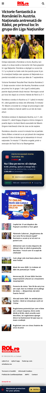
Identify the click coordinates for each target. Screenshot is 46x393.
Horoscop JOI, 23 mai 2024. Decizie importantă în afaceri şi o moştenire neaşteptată (28, 278)
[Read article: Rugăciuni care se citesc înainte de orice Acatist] (6, 327)
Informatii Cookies (25, 371)
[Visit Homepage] (23, 3)
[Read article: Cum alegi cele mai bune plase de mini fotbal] (6, 260)
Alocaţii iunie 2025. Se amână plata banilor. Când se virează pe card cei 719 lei (28, 300)
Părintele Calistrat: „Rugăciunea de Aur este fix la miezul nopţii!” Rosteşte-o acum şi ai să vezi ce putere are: (28, 237)
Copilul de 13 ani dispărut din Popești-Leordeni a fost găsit (25, 225)
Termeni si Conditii (9, 371)
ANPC (27, 374)
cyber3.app (15, 361)
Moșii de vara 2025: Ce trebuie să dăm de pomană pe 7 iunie (27, 268)
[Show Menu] (3, 3)
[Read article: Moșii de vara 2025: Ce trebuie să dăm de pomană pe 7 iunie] (6, 269)
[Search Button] (43, 3)
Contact (18, 356)
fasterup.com (27, 361)
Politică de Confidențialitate (12, 374)
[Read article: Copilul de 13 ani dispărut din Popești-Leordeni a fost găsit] (6, 226)
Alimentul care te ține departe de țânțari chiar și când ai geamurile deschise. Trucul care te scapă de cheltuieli (27, 249)
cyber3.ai (5, 361)
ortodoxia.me (7, 364)
